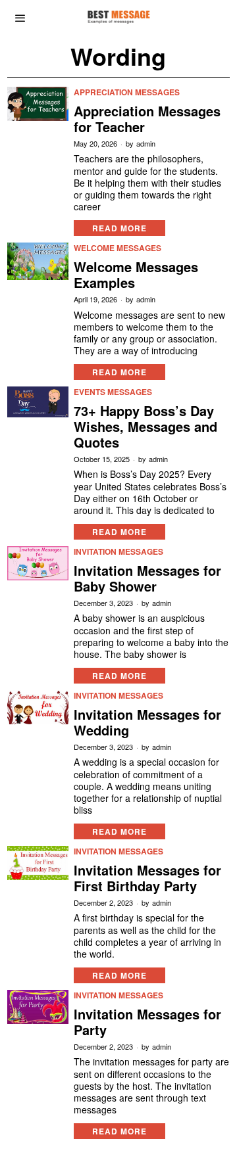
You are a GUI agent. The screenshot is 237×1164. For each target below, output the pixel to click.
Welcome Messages (117, 248)
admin (145, 144)
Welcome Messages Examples (136, 275)
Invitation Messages (118, 551)
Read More (119, 228)
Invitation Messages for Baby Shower (147, 578)
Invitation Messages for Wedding (147, 722)
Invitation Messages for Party (147, 1022)
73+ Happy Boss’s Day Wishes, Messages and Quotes (145, 426)
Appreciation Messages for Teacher (147, 119)
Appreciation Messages (127, 92)
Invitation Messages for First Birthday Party (147, 878)
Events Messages (113, 392)
